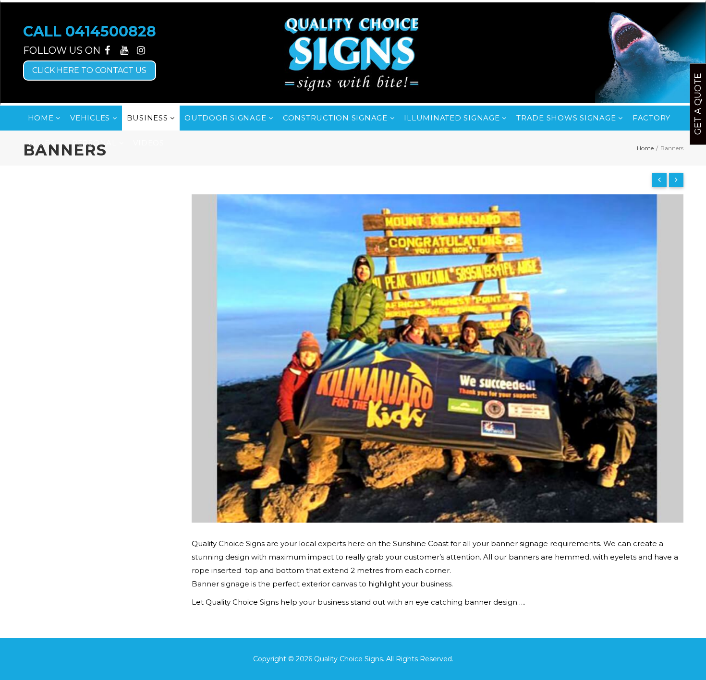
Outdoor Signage (226, 117)
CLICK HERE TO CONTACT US (89, 70)
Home (42, 117)
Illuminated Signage (453, 117)
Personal (95, 142)
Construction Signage (336, 117)
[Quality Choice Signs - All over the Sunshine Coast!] (353, 52)
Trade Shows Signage (567, 117)
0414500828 (110, 31)
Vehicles (91, 117)
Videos (148, 142)
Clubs (43, 142)
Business (148, 117)
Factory (651, 117)
